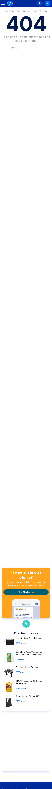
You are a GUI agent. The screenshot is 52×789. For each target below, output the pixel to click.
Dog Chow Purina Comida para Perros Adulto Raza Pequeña (29, 653)
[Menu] (3, 3)
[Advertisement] (26, 743)
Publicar (47, 3)
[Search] (32, 3)
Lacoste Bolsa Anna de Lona (28, 638)
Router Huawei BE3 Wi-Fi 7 (27, 696)
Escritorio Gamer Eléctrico (27, 667)
